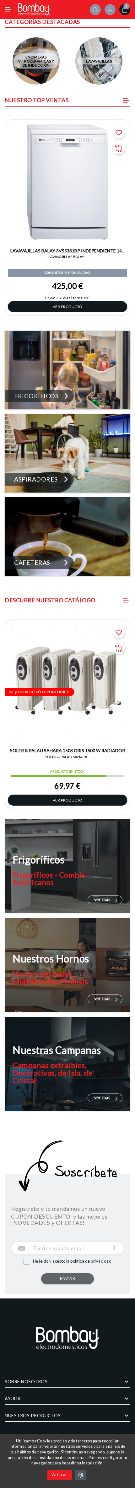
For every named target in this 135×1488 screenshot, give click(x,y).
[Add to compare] (118, 148)
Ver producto (68, 306)
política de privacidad (90, 1261)
